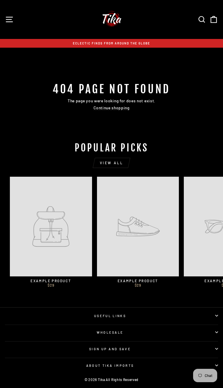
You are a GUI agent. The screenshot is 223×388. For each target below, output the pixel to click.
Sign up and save (110, 349)
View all (111, 163)
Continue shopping (111, 108)
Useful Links (110, 316)
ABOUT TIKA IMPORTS (110, 365)
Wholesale (110, 332)
